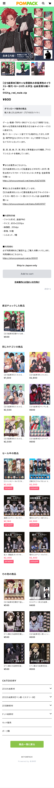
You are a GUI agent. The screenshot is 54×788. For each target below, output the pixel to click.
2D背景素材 (7, 705)
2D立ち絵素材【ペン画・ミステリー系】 (18, 697)
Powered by (24, 761)
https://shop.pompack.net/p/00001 (20, 258)
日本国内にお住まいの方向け (27, 282)
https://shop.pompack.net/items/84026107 (24, 204)
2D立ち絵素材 (8, 689)
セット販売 (6, 722)
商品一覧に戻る (27, 744)
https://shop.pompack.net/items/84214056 (24, 180)
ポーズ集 (6, 731)
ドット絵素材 (7, 714)
